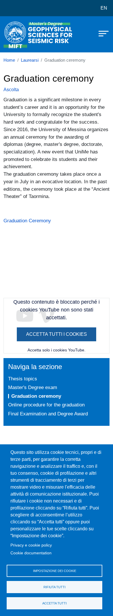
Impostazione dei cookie (54, 571)
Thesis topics (22, 379)
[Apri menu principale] (101, 33)
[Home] (17, 34)
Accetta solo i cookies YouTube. (56, 350)
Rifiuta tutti (54, 587)
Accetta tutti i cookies (56, 334)
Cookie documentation (31, 553)
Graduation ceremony (36, 396)
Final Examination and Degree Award (48, 414)
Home (9, 60)
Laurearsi (30, 60)
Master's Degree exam (32, 387)
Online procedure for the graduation (46, 405)
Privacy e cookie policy (31, 545)
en (104, 8)
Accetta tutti (54, 603)
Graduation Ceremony (27, 220)
